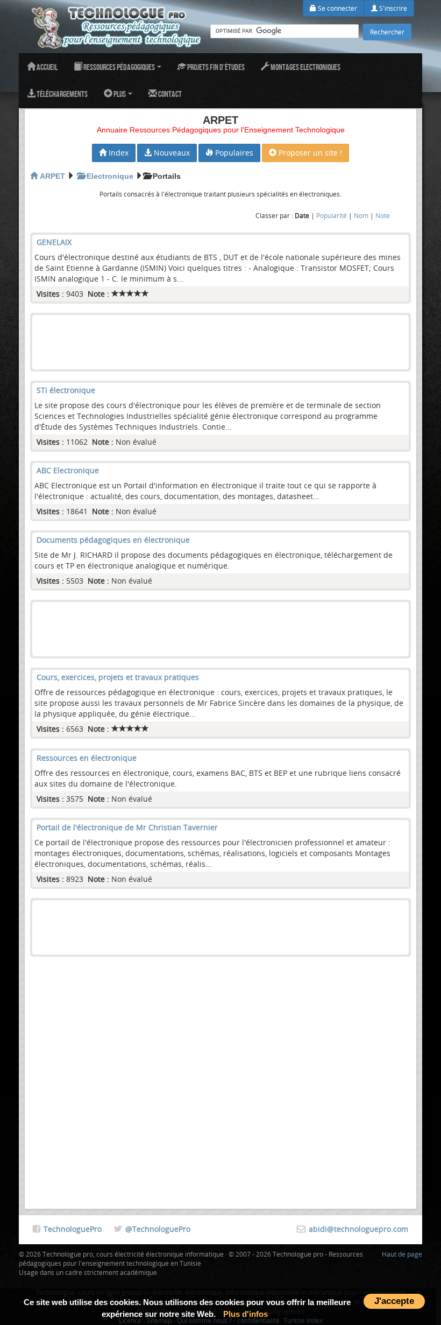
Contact (169, 94)
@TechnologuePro (157, 1229)
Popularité (331, 216)
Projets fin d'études (215, 67)
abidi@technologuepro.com (358, 1229)
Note (382, 216)
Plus (119, 94)
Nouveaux (171, 153)
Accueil (46, 67)
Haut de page (402, 1254)
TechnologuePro (73, 1229)
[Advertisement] (220, 342)
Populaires (233, 153)
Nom (361, 216)
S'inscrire (392, 8)
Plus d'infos (245, 1314)
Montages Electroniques (304, 67)
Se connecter (336, 8)
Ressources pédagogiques (119, 67)
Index (117, 153)
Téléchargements (61, 94)
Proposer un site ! (309, 153)
